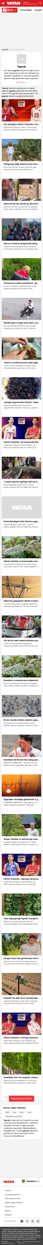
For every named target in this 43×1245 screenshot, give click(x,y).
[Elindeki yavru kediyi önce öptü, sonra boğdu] (21, 309)
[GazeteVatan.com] (8, 1181)
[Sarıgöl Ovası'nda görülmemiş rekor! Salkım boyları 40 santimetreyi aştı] (21, 944)
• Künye (18, 1241)
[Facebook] (27, 1221)
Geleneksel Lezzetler (13, 1116)
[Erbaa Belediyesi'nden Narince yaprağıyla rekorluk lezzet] (21, 507)
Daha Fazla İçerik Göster (21, 1099)
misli (14, 1112)
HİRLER (8, 10)
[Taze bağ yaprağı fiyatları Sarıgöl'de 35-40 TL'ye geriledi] (21, 904)
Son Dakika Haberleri (12, 1195)
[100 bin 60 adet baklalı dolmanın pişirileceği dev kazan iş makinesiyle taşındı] (21, 626)
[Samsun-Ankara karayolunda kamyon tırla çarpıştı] (21, 229)
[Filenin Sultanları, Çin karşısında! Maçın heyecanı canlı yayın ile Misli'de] (21, 428)
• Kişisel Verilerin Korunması (31, 1241)
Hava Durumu (9, 1207)
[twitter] (32, 1221)
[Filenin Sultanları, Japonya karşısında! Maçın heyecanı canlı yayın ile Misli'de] (21, 865)
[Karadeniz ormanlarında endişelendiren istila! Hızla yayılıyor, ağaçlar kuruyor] (21, 666)
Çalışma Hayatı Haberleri (14, 1203)
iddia (7, 1112)
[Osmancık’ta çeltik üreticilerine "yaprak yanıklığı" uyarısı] (21, 269)
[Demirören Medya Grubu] (31, 1181)
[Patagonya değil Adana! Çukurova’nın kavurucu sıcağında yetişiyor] (21, 150)
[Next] (22, 1221)
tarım (30, 1112)
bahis (22, 1112)
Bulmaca (8, 1211)
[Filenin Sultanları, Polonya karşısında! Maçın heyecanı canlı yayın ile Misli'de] (21, 1024)
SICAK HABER (26, 10)
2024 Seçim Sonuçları (13, 1198)
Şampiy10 (8, 1215)
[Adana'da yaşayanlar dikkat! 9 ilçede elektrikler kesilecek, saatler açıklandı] (21, 587)
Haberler (5, 50)
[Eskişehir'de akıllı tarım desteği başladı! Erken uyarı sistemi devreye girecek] (21, 984)
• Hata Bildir (21, 1243)
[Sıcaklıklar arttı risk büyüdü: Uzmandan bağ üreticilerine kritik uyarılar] (21, 1063)
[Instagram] (38, 1221)
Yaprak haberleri (18, 50)
